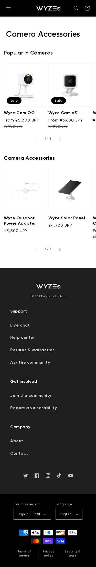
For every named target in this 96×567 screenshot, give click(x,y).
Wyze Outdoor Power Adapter (20, 220)
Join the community (30, 395)
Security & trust (72, 553)
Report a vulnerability (33, 407)
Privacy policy (48, 553)
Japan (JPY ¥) (29, 514)
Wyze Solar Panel (66, 217)
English (66, 514)
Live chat (20, 325)
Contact (19, 453)
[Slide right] (59, 138)
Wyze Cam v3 (62, 112)
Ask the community (30, 362)
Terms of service (24, 553)
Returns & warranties (32, 349)
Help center (22, 337)
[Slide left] (36, 138)
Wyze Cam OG (19, 112)
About (16, 440)
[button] (8, 8)
